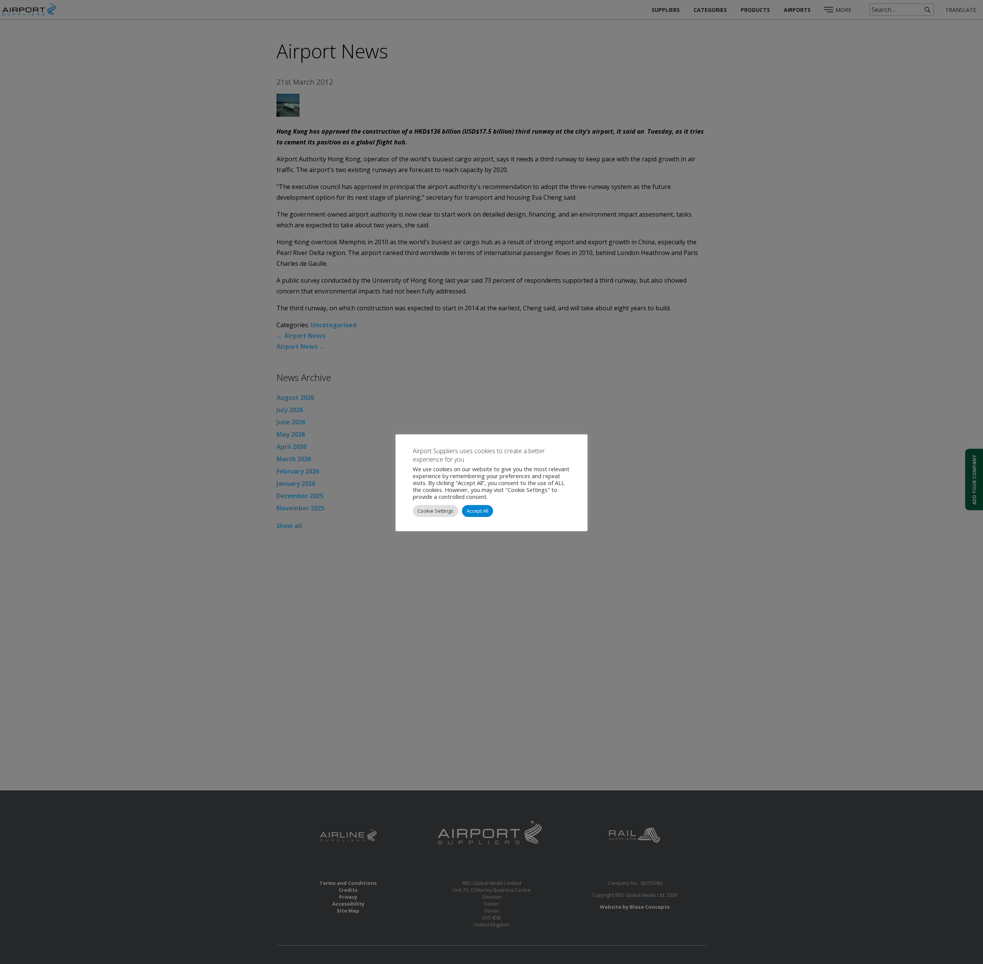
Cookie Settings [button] (435, 510)
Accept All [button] (477, 510)
